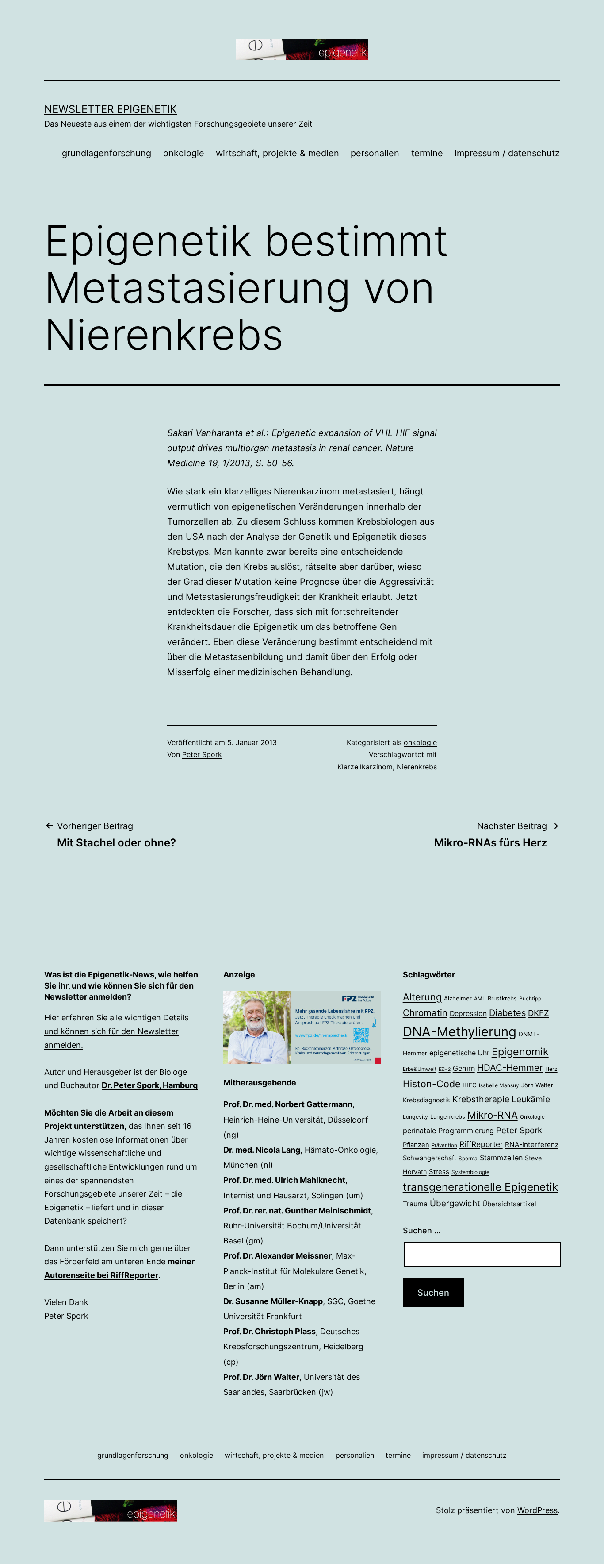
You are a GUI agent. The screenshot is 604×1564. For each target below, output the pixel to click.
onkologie (183, 153)
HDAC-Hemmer (510, 1067)
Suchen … (422, 1230)
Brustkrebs (502, 998)
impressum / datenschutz (507, 153)
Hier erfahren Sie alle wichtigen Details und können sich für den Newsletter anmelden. (116, 1031)
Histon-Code (431, 1083)
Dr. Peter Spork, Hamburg (150, 1085)
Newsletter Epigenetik (110, 109)
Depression (468, 1013)
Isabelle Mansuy (499, 1085)
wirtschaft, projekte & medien (277, 153)
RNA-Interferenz (531, 1144)
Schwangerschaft (429, 1158)
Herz (551, 1069)
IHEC (470, 1085)
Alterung (422, 997)
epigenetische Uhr (459, 1053)
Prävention (444, 1145)
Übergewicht (455, 1203)
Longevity (415, 1116)
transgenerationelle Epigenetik (480, 1186)
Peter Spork (202, 754)
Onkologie (532, 1117)
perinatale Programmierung (448, 1130)
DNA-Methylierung (459, 1031)
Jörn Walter (537, 1085)
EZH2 (445, 1069)
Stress (439, 1171)
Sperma (468, 1158)
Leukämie (531, 1099)
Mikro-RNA (492, 1115)
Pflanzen (416, 1145)
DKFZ (538, 1013)
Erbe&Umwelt (419, 1069)
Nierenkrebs (417, 766)
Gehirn (464, 1068)
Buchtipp (530, 999)
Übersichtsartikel (509, 1204)
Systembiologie (470, 1172)
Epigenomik (520, 1051)
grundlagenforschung (106, 153)
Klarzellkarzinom (365, 766)
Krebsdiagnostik (426, 1100)
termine (427, 153)
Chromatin (425, 1012)
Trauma (415, 1204)
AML (479, 999)
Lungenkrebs (447, 1116)
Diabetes (507, 1013)
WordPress (537, 1510)
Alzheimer (458, 998)
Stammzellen (501, 1157)
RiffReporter (481, 1144)
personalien (375, 153)
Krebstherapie (480, 1099)
